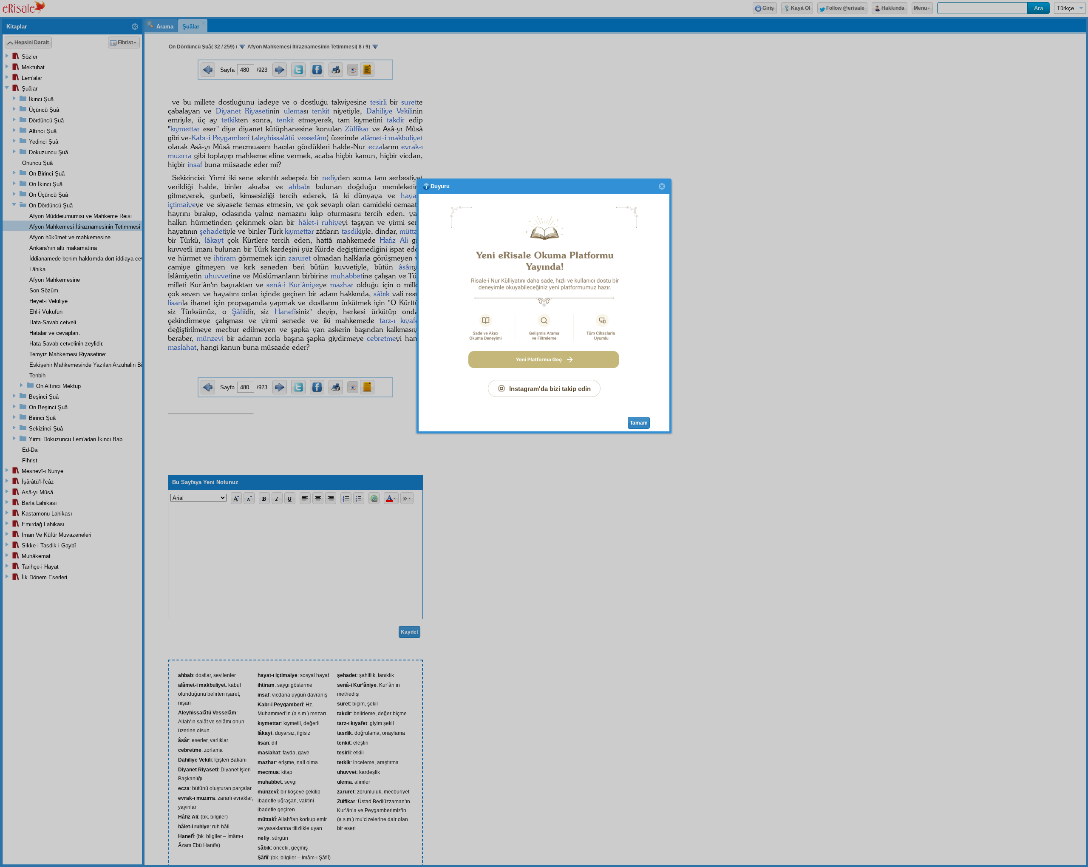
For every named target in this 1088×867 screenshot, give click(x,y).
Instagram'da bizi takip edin (550, 388)
